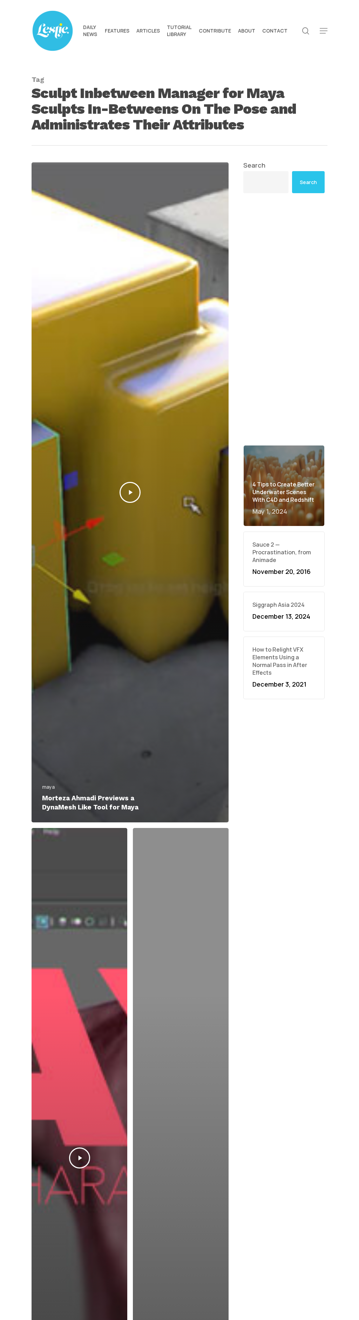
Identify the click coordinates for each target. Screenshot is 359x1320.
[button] (323, 31)
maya (48, 787)
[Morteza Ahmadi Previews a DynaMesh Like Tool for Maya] (130, 492)
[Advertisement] (284, 319)
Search (254, 165)
